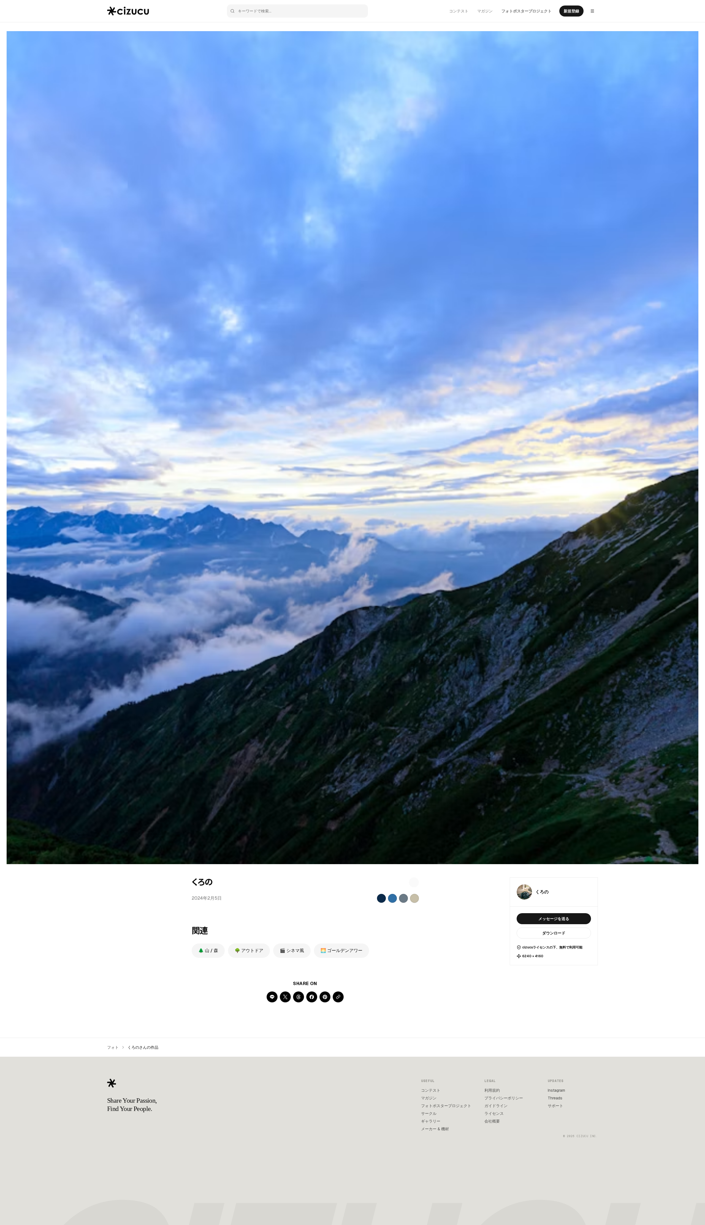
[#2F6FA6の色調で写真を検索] (392, 898)
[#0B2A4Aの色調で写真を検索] (381, 898)
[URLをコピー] (338, 996)
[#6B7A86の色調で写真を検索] (403, 898)
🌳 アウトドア (249, 950)
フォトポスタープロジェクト (526, 11)
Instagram (556, 1090)
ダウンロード (553, 933)
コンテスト (458, 11)
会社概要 (492, 1121)
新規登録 (571, 11)
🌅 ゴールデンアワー (341, 950)
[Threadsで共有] (298, 996)
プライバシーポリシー (503, 1098)
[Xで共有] (285, 996)
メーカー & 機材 (435, 1128)
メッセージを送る (553, 918)
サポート (555, 1105)
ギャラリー (430, 1121)
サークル (428, 1113)
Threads (555, 1098)
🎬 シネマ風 (292, 950)
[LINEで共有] (272, 996)
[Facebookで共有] (311, 996)
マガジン (485, 11)
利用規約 (492, 1090)
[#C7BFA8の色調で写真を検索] (414, 898)
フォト (113, 1047)
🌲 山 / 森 (208, 950)
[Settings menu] (592, 11)
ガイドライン (496, 1105)
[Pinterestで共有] (324, 996)
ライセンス (494, 1113)
